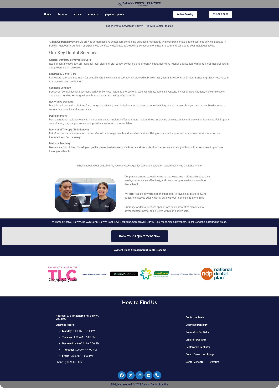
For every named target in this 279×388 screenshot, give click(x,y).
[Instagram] (139, 375)
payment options (114, 14)
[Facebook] (122, 375)
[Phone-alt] (157, 375)
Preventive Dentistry (197, 332)
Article (78, 14)
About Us (93, 14)
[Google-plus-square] (148, 375)
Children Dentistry (196, 339)
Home (47, 14)
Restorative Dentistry (198, 347)
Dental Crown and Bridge (200, 354)
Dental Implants (195, 317)
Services (62, 14)
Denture (214, 361)
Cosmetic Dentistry (196, 324)
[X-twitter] (131, 375)
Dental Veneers (194, 361)
